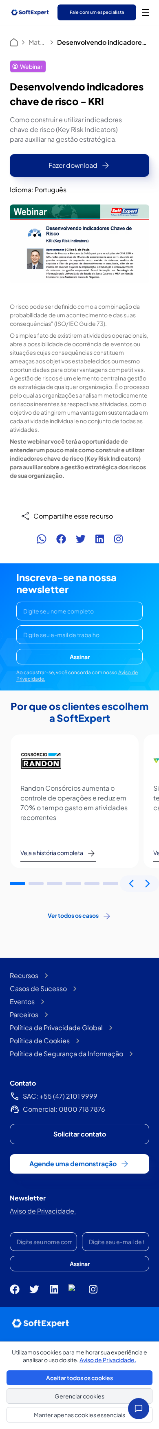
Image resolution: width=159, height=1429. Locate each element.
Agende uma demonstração (73, 1163)
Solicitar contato (79, 1134)
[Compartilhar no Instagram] (118, 538)
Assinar (80, 656)
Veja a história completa (51, 852)
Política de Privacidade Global (56, 1027)
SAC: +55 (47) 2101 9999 (60, 1096)
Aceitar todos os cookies (79, 1377)
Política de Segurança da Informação (66, 1053)
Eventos (22, 1001)
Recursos (24, 975)
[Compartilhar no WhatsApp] (41, 539)
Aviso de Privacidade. (43, 1211)
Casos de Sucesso (38, 988)
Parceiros (24, 1014)
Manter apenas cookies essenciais (79, 1414)
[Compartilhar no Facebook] (61, 539)
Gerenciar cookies (79, 1396)
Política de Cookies (40, 1040)
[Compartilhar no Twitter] (81, 539)
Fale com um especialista (97, 12)
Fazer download (73, 165)
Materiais (37, 42)
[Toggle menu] (145, 12)
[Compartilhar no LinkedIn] (99, 538)
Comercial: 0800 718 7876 (64, 1109)
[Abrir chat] (138, 1408)
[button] (17, 883)
